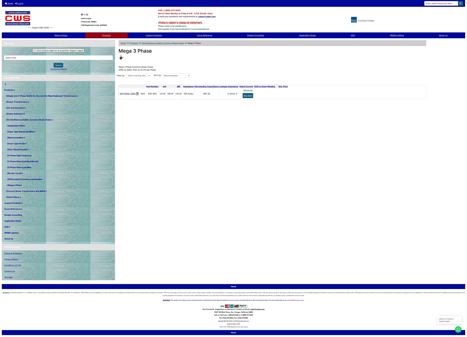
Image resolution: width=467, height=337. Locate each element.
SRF (178, 86)
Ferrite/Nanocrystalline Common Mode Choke (163, 43)
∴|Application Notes (14, 125)
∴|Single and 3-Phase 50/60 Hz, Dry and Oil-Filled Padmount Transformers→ (41, 96)
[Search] (460, 3)
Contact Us (9, 271)
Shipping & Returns (13, 253)
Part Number (152, 86)
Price (285, 86)
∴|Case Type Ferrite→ (15, 143)
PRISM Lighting (397, 35)
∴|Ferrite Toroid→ (13, 173)
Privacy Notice (11, 259)
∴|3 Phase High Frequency (17, 155)
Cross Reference (204, 35)
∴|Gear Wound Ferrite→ (16, 149)
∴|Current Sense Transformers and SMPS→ (25, 191)
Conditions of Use (12, 265)
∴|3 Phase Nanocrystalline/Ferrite (21, 161)
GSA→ (7, 227)
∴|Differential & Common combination (23, 179)
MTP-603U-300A (128, 93)
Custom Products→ (13, 203)
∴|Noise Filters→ (12, 197)
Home (10, 3)
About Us (443, 35)
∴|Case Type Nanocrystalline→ (20, 131)
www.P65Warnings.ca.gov (295, 300)
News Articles (60, 35)
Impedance (188, 86)
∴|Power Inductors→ (14, 114)
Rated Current (246, 86)
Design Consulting (255, 35)
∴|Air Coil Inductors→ (15, 108)
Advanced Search (58, 69)
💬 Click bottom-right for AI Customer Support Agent (58, 50)
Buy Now (248, 95)
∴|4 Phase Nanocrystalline (17, 167)
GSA (353, 35)
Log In (20, 3)
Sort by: (157, 75)
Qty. (281, 86)
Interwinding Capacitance (206, 86)
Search (58, 65)
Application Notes (307, 35)
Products (106, 35)
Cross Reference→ (13, 209)
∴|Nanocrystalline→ (14, 137)
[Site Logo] (40, 18)
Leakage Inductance (228, 86)
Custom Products (154, 35)
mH (164, 86)
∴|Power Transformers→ (16, 102)
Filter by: (121, 75)
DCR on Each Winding (264, 86)
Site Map (8, 277)
